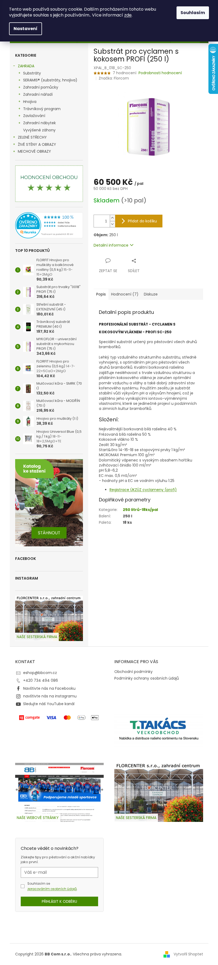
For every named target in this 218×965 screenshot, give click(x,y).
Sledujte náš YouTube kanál (48, 703)
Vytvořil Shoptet (188, 953)
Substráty (32, 73)
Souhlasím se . (52, 886)
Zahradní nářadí (38, 94)
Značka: (114, 78)
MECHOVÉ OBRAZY (34, 151)
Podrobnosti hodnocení (160, 73)
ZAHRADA (26, 66)
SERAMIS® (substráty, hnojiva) (50, 80)
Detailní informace (111, 245)
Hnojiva (29, 101)
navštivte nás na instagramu (50, 696)
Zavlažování (34, 115)
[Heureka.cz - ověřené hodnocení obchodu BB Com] (49, 225)
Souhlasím (193, 13)
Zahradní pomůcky (40, 87)
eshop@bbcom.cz (40, 672)
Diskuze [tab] (151, 294)
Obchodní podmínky (133, 671)
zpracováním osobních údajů (52, 889)
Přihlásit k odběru (59, 901)
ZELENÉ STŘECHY (32, 137)
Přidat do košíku (142, 221)
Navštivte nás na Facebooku (49, 688)
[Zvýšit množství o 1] (112, 218)
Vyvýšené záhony (39, 130)
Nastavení (25, 29)
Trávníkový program (42, 108)
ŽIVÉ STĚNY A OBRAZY (37, 144)
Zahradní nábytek (39, 123)
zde (128, 15)
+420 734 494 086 (40, 680)
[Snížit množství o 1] (112, 224)
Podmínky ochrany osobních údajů (146, 678)
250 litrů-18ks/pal (140, 509)
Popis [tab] (101, 294)
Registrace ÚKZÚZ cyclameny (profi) (143, 489)
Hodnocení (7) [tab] (125, 294)
